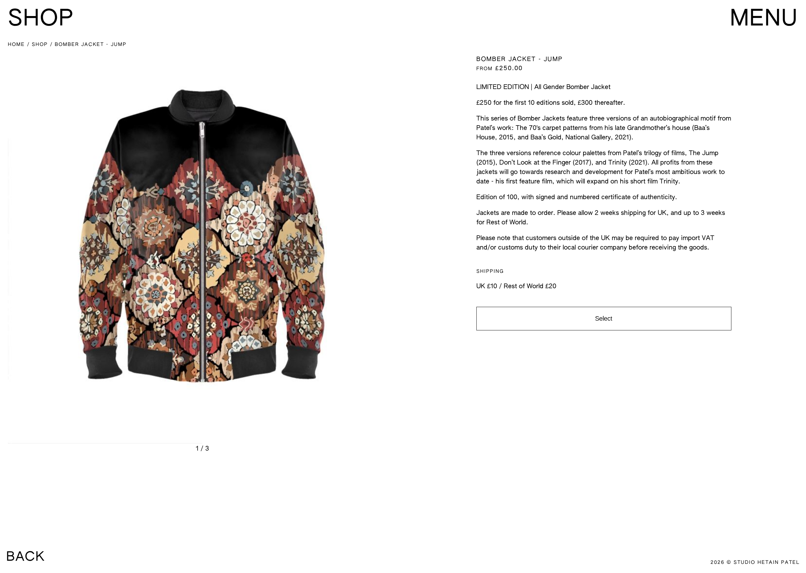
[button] (202, 254)
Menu (764, 19)
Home (17, 44)
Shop (41, 44)
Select (603, 318)
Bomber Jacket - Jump (91, 44)
